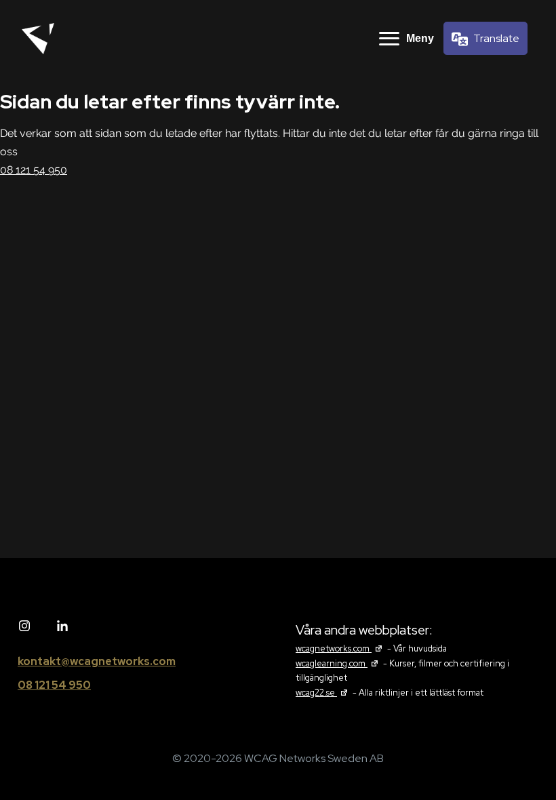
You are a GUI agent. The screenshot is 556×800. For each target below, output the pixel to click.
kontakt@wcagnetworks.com (97, 661)
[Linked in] (62, 626)
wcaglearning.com (338, 663)
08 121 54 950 (33, 169)
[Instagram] (24, 626)
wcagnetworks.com (340, 648)
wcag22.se (323, 692)
